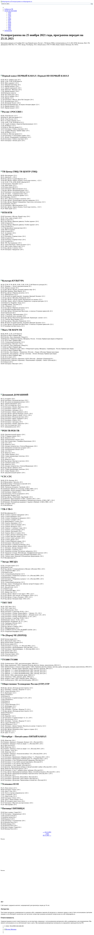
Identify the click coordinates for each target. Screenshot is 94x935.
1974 (9, 12)
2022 (9, 29)
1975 (9, 14)
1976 (9, 15)
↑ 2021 (47, 833)
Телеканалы (8, 30)
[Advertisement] (47, 60)
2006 (9, 19)
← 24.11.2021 (47, 832)
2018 (9, 22)
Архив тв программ (10, 10)
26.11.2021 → (47, 835)
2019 (9, 24)
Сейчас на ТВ (8, 9)
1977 (9, 17)
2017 (9, 20)
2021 (9, 27)
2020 (9, 25)
